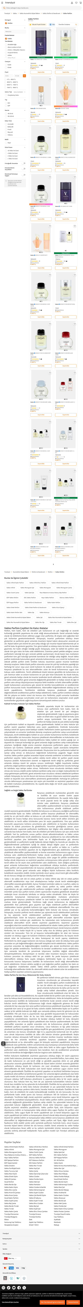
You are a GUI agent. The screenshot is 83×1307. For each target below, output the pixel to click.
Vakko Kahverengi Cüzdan (63, 1184)
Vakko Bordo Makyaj (61, 1190)
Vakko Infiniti (11, 588)
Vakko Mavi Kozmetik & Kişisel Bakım (60, 617)
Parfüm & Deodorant (38, 572)
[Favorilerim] (76, 3)
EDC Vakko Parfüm (30, 598)
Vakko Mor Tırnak (35, 1166)
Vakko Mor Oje (39, 622)
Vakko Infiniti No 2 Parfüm (38, 583)
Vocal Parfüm (9, 1182)
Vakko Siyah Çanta (11, 1201)
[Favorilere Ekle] (50, 30)
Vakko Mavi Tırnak (55, 622)
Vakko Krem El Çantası (12, 1192)
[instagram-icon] (3, 1288)
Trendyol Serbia (35, 1217)
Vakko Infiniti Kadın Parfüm (15, 583)
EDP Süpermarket (10, 1163)
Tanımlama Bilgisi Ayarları (10, 1302)
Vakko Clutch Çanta (13, 593)
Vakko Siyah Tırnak (36, 1201)
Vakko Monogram (45, 588)
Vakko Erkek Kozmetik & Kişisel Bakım (19, 617)
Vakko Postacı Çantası (62, 1211)
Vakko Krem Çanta (11, 1195)
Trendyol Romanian (11, 1214)
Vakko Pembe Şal (60, 1206)
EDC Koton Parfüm (35, 1163)
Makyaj (56, 1225)
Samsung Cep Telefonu (12, 1222)
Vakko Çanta (33, 1171)
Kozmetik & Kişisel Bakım (21, 572)
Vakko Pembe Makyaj (61, 1176)
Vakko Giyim (58, 1163)
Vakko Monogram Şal (27, 588)
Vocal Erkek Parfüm (61, 1179)
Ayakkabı (57, 1219)
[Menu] (2, 3)
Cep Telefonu (59, 1217)
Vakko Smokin (9, 1166)
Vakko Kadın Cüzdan (61, 1195)
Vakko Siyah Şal (34, 1209)
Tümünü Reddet (73, 1302)
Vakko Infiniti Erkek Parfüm (60, 583)
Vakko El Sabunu (35, 1198)
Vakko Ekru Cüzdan (36, 1203)
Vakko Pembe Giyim (36, 1179)
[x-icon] (24, 1288)
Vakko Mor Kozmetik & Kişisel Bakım (18, 622)
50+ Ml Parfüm (59, 1160)
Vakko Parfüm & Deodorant (51, 13)
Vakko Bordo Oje (10, 1184)
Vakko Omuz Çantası (61, 1171)
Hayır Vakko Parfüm (47, 598)
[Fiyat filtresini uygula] (24, 75)
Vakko (15, 13)
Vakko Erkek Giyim (11, 1176)
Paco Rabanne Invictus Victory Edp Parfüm (53, 593)
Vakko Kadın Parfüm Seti (14, 612)
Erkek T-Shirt (33, 1225)
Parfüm (50, 572)
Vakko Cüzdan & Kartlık (37, 1187)
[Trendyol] (10, 3)
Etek (30, 1219)
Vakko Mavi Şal (59, 1187)
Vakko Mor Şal (59, 1168)
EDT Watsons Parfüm (36, 1160)
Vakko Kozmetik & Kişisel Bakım (30, 13)
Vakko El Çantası (10, 1179)
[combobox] (68, 24)
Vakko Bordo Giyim (61, 1182)
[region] (41, 1299)
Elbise (6, 1219)
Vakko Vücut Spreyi (58, 607)
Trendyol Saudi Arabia (62, 1214)
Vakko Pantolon (34, 1184)
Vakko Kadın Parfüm (53, 602)
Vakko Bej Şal (34, 1206)
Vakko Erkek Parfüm (13, 607)
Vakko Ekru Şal (71, 622)
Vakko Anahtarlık (60, 1192)
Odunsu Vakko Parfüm (67, 598)
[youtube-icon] (14, 1288)
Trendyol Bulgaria (10, 1217)
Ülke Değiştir (7, 1254)
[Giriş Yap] (72, 3)
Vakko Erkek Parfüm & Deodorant (35, 607)
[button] (15, 20)
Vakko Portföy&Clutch (12, 1168)
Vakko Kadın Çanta (11, 1211)
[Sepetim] (81, 3)
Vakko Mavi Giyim (10, 1174)
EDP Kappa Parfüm (13, 602)
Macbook (57, 1222)
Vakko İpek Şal (29, 593)
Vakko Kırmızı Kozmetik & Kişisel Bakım (66, 1166)
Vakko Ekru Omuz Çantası (38, 1211)
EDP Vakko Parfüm (12, 598)
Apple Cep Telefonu (36, 1222)
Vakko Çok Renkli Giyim (37, 1195)
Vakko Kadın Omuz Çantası (63, 1209)
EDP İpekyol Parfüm (11, 1160)
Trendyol (7, 13)
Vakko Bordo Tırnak (11, 1206)
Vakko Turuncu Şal (11, 1171)
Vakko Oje (31, 612)
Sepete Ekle (41, 72)
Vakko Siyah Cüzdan (36, 1192)
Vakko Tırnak (9, 1209)
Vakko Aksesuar (59, 1198)
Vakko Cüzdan (34, 1176)
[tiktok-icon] (8, 1288)
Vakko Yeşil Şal (34, 1168)
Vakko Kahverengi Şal (37, 1190)
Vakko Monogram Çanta (64, 588)
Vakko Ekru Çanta (10, 1190)
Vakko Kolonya (44, 612)
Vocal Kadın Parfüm (11, 1198)
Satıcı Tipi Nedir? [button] (18, 92)
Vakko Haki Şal (34, 1182)
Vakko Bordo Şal (60, 1201)
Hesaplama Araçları (11, 1225)
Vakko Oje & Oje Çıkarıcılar (38, 1174)
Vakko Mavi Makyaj (60, 1174)
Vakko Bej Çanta (10, 1203)
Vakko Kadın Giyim (11, 1187)
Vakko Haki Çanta (60, 1203)
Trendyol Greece (35, 1214)
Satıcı (5, 1244)
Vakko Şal (39, 617)
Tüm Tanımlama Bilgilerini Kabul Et (52, 1302)
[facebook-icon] (19, 1288)
